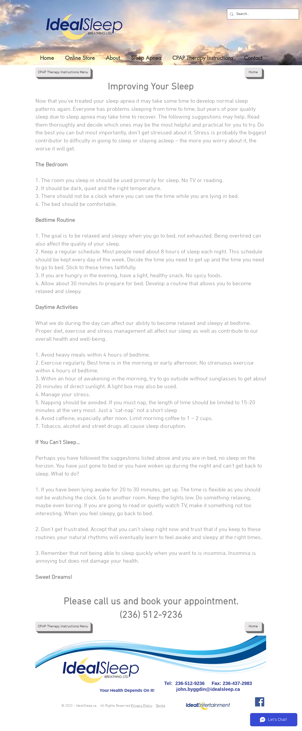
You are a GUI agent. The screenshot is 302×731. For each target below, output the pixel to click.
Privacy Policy (141, 706)
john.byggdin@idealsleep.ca (208, 689)
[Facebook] (259, 701)
